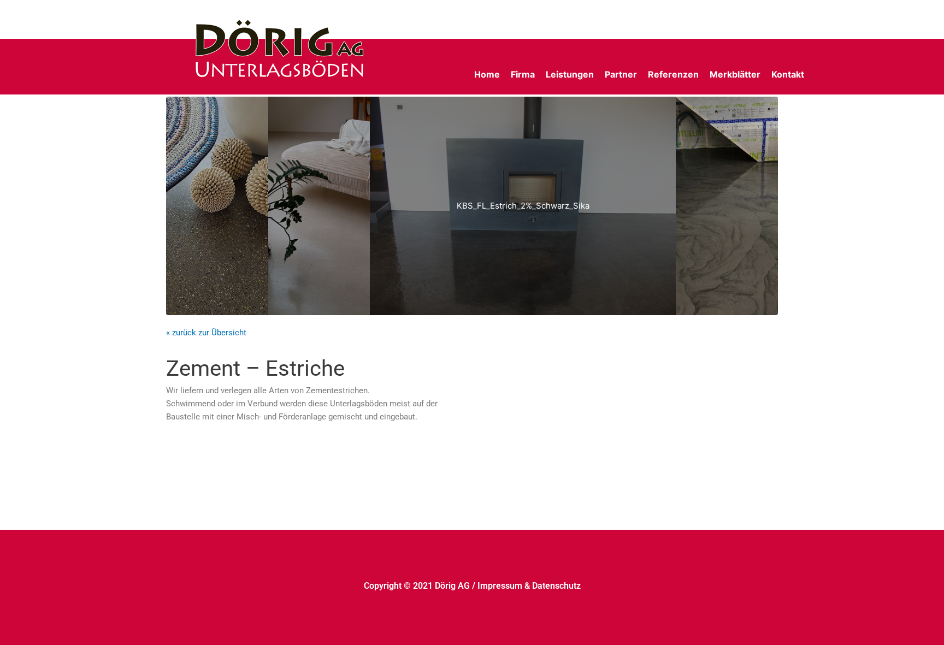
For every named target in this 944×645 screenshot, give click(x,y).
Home (487, 74)
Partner (621, 74)
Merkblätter (735, 74)
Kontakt (787, 74)
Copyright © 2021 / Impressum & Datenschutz (472, 586)
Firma (523, 74)
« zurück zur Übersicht (206, 333)
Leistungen (570, 74)
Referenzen (673, 74)
